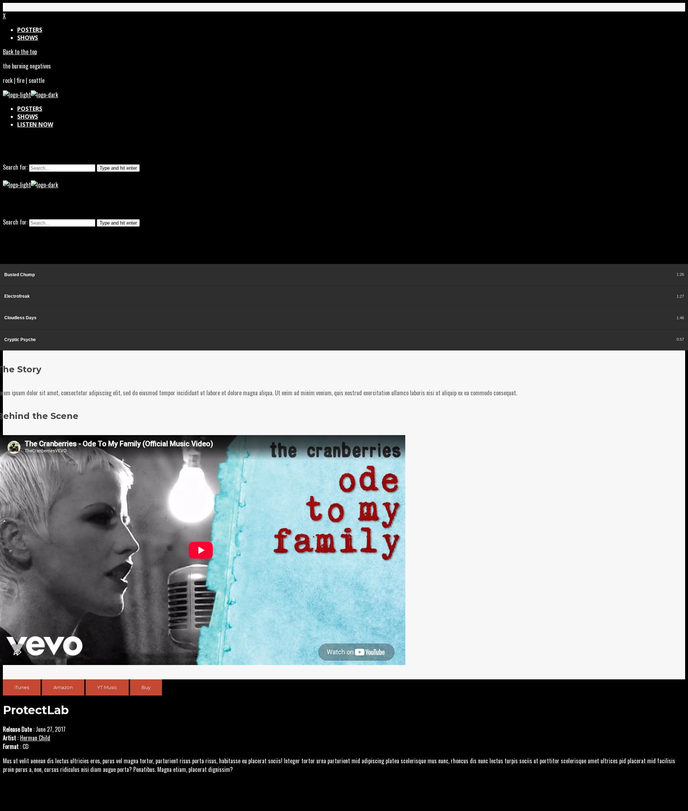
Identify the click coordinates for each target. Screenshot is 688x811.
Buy (146, 687)
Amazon (63, 687)
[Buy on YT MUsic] (656, 275)
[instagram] (327, 148)
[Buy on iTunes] (640, 275)
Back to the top (20, 51)
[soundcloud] (344, 148)
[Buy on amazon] (648, 275)
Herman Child (35, 738)
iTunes (21, 687)
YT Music (107, 687)
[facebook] (361, 148)
